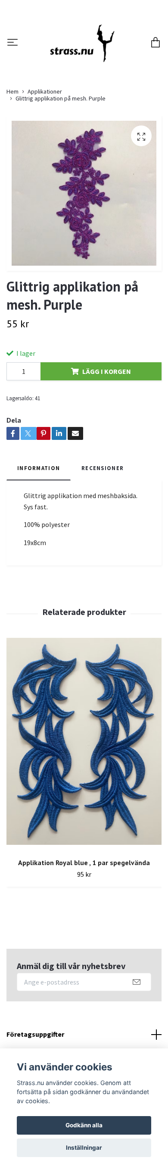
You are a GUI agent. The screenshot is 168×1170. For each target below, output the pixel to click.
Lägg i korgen (106, 421)
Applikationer (45, 142)
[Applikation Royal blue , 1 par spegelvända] (84, 795)
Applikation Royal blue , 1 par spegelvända (84, 913)
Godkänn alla (84, 1125)
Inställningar (84, 1147)
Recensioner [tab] (102, 518)
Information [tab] (38, 518)
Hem (12, 142)
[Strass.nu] (91, 62)
